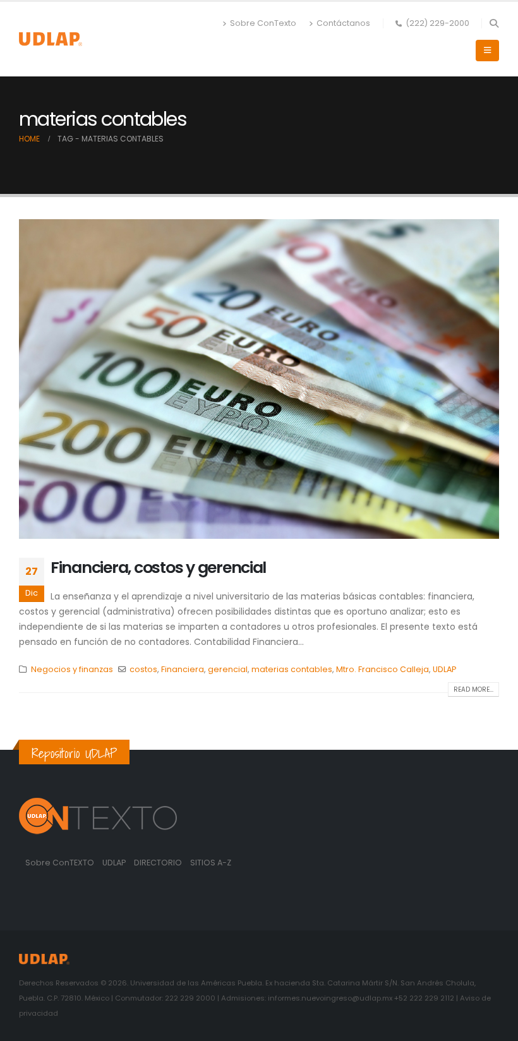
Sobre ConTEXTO (59, 862)
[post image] (259, 379)
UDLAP (444, 669)
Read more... (473, 689)
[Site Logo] (50, 38)
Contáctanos (343, 23)
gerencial (228, 669)
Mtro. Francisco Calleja (382, 669)
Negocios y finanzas (72, 669)
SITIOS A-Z (210, 862)
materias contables (291, 669)
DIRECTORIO (159, 862)
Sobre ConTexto (263, 23)
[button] (493, 23)
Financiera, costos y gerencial (158, 568)
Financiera (182, 669)
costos (143, 669)
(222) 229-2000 (437, 23)
